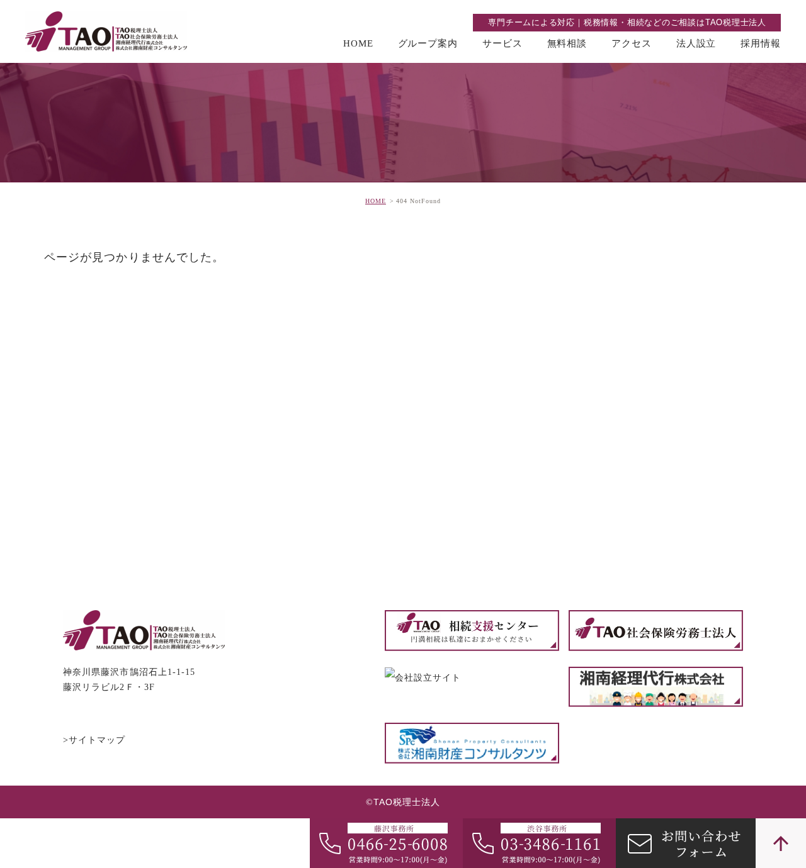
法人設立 (696, 43)
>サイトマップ (94, 740)
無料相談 (567, 43)
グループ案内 (428, 43)
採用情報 (761, 43)
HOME (358, 43)
